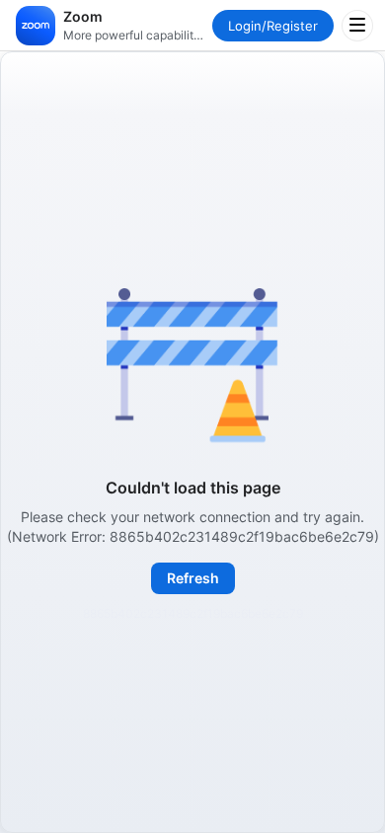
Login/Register (273, 26)
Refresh (193, 577)
